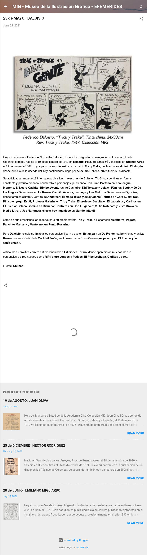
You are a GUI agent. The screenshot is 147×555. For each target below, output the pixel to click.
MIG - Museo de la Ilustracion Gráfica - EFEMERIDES (67, 6)
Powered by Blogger (76, 540)
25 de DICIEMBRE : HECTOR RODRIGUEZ (34, 445)
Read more (135, 433)
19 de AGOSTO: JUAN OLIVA (25, 401)
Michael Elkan (81, 547)
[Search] (141, 8)
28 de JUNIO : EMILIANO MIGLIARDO (31, 490)
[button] (141, 19)
